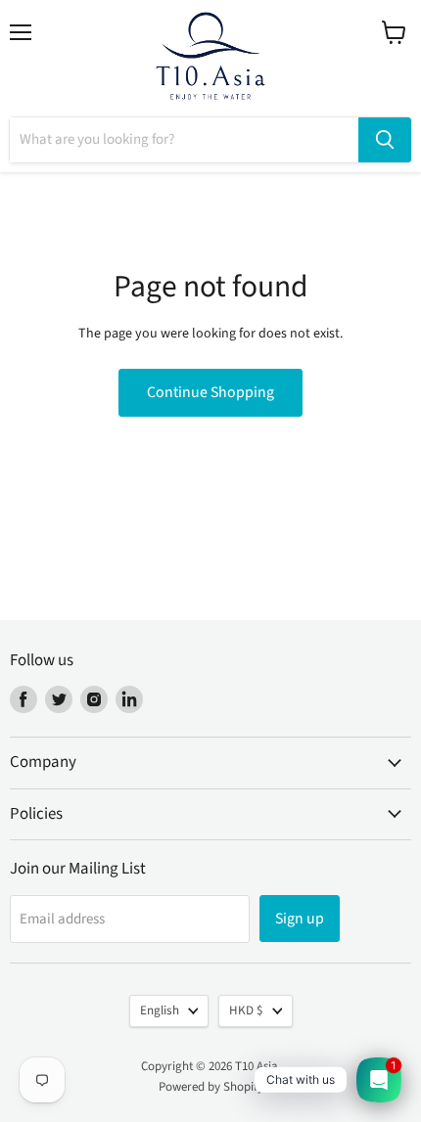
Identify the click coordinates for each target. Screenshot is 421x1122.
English (159, 1010)
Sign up (299, 918)
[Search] (384, 139)
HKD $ (246, 1010)
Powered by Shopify (211, 1087)
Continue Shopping (210, 392)
